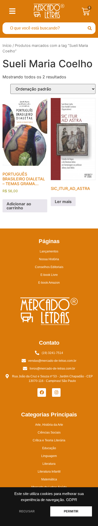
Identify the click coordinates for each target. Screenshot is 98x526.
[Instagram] (56, 392)
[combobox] (43, 28)
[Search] (89, 28)
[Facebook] (41, 392)
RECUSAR (27, 511)
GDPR (71, 500)
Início (7, 45)
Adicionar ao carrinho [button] (19, 205)
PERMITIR (71, 511)
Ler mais (63, 201)
